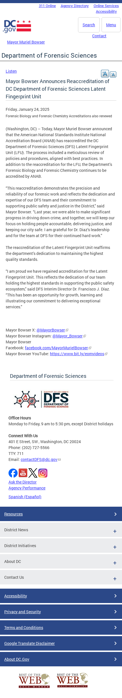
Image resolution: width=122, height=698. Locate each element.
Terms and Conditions (23, 627)
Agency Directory (75, 5)
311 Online (47, 5)
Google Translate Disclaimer (29, 643)
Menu (111, 24)
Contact (99, 35)
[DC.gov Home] (17, 31)
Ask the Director (23, 482)
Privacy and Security (22, 611)
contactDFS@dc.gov (39, 459)
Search (89, 24)
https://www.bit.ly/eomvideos (77, 353)
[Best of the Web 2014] (34, 688)
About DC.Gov (16, 659)
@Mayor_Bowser (67, 336)
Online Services (106, 5)
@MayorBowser (51, 330)
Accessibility (106, 11)
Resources (13, 514)
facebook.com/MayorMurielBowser (56, 347)
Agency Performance (27, 488)
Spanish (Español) (25, 496)
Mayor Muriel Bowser (26, 42)
